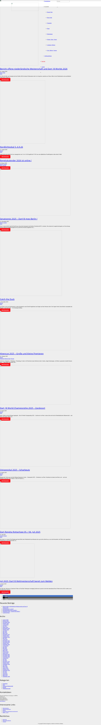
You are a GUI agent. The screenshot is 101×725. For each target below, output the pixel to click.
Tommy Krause (3, 535)
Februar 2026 (6, 621)
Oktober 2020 (6, 663)
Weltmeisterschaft (6, 688)
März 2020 (5, 666)
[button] (5, 596)
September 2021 (6, 656)
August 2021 (5, 658)
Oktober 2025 (6, 623)
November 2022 (6, 642)
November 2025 (6, 622)
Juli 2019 (5, 671)
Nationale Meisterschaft (5, 358)
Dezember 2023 (6, 634)
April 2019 (5, 674)
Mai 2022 (5, 648)
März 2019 (5, 675)
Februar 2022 (6, 651)
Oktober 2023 (6, 635)
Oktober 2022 (6, 643)
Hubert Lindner (3, 164)
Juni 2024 (5, 631)
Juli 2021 (5, 659)
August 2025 (5, 624)
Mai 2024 (5, 632)
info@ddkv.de (2, 701)
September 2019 (6, 670)
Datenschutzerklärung (7, 720)
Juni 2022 (5, 647)
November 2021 (6, 655)
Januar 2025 (5, 627)
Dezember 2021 (6, 654)
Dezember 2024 (6, 628)
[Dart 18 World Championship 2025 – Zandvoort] (35, 404)
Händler (4, 710)
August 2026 (5, 619)
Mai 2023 (5, 638)
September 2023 (6, 637)
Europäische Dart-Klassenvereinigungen (10, 711)
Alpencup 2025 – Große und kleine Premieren (22, 353)
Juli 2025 (5, 626)
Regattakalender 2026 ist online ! (16, 160)
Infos (1, 74)
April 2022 (5, 649)
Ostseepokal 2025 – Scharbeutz (15, 469)
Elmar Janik (2, 72)
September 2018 (6, 676)
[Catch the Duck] (31, 295)
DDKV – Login (5, 712)
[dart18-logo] (25, 10)
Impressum (5, 719)
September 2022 (6, 644)
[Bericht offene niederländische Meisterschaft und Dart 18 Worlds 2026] (19, 65)
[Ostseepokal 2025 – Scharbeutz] (35, 466)
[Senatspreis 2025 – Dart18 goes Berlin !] (35, 215)
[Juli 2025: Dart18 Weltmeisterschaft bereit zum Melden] (17, 577)
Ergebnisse (5, 683)
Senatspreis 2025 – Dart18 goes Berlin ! (18, 218)
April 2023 (5, 639)
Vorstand (4, 721)
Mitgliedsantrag (6, 708)
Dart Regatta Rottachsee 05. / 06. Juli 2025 (20, 531)
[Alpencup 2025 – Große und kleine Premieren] (35, 349)
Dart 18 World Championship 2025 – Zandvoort (22, 408)
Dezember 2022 (6, 640)
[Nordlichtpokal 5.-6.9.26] (22, 143)
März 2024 (5, 633)
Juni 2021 (5, 660)
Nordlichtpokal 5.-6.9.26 (11, 146)
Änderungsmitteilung (7, 709)
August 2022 (5, 645)
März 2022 (5, 650)
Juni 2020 (5, 665)
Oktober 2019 (6, 669)
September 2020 (6, 664)
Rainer (1, 357)
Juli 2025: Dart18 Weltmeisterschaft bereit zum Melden (26, 581)
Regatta (4, 165)
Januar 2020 (5, 667)
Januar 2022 (5, 653)
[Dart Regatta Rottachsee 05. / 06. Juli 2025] (35, 528)
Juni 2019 (5, 672)
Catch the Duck (7, 299)
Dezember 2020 (6, 661)
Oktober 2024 (6, 629)
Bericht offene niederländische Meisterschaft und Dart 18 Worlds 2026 (33, 68)
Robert (1, 150)
